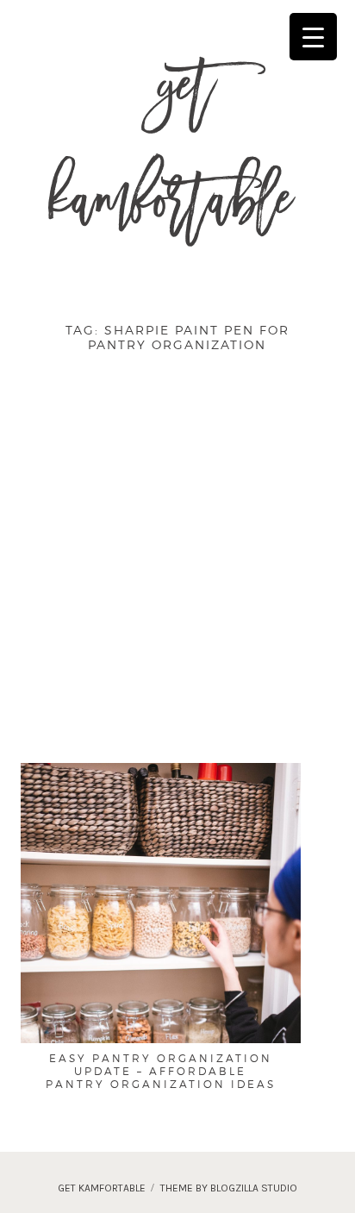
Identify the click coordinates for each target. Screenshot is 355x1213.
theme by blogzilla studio (228, 1188)
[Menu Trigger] (313, 36)
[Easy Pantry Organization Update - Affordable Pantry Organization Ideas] (161, 972)
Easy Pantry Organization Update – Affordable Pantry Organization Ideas (161, 1071)
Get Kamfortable (170, 153)
